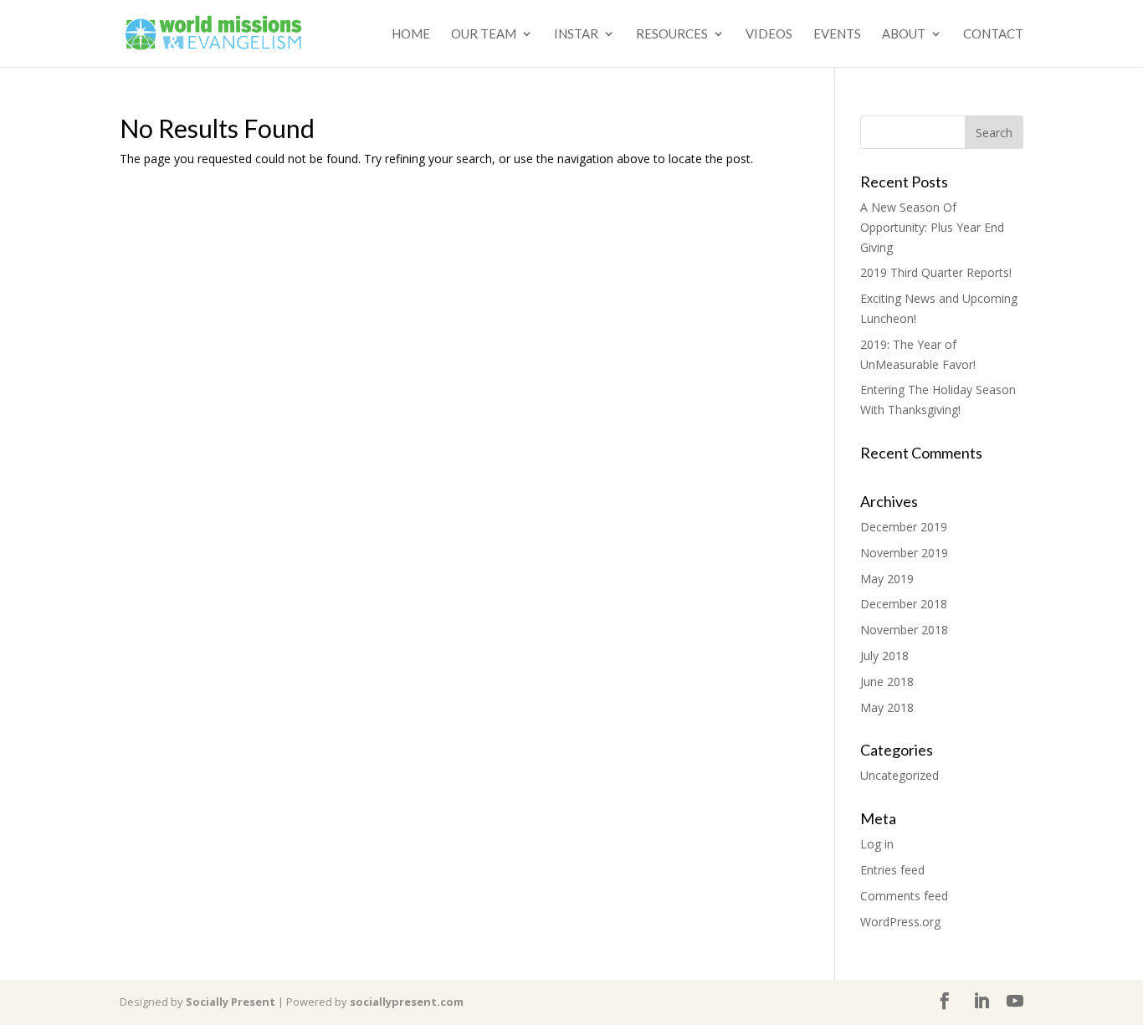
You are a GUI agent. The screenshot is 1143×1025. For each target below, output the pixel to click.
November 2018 (904, 630)
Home (411, 34)
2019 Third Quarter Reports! (936, 272)
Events (837, 34)
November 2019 (904, 553)
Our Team (483, 34)
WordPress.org (900, 922)
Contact (993, 34)
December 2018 (903, 604)
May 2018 (887, 707)
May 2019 (887, 579)
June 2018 (887, 681)
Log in (877, 844)
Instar (576, 34)
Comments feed (904, 896)
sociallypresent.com (407, 1001)
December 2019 (903, 527)
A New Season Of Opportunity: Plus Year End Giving (932, 227)
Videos (769, 34)
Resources (672, 34)
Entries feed (892, 870)
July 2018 (884, 656)
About (903, 34)
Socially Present (230, 1001)
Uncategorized (899, 775)
